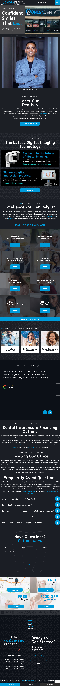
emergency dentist (8, 116)
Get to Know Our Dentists (29, 123)
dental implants (43, 113)
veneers (14, 447)
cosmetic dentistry (50, 216)
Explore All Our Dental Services (30, 319)
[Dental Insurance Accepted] (30, 339)
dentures (10, 218)
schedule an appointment (28, 491)
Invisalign (31, 447)
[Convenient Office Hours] (10, 339)
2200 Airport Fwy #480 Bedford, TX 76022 (11, 644)
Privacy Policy (30, 680)
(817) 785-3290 (41, 3)
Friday (7, 668)
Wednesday (8, 664)
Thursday (8, 666)
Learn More (30, 190)
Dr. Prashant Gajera (49, 491)
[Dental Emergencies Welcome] (50, 339)
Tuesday (7, 661)
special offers (19, 445)
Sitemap (22, 680)
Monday (7, 659)
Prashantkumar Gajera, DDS (30, 89)
